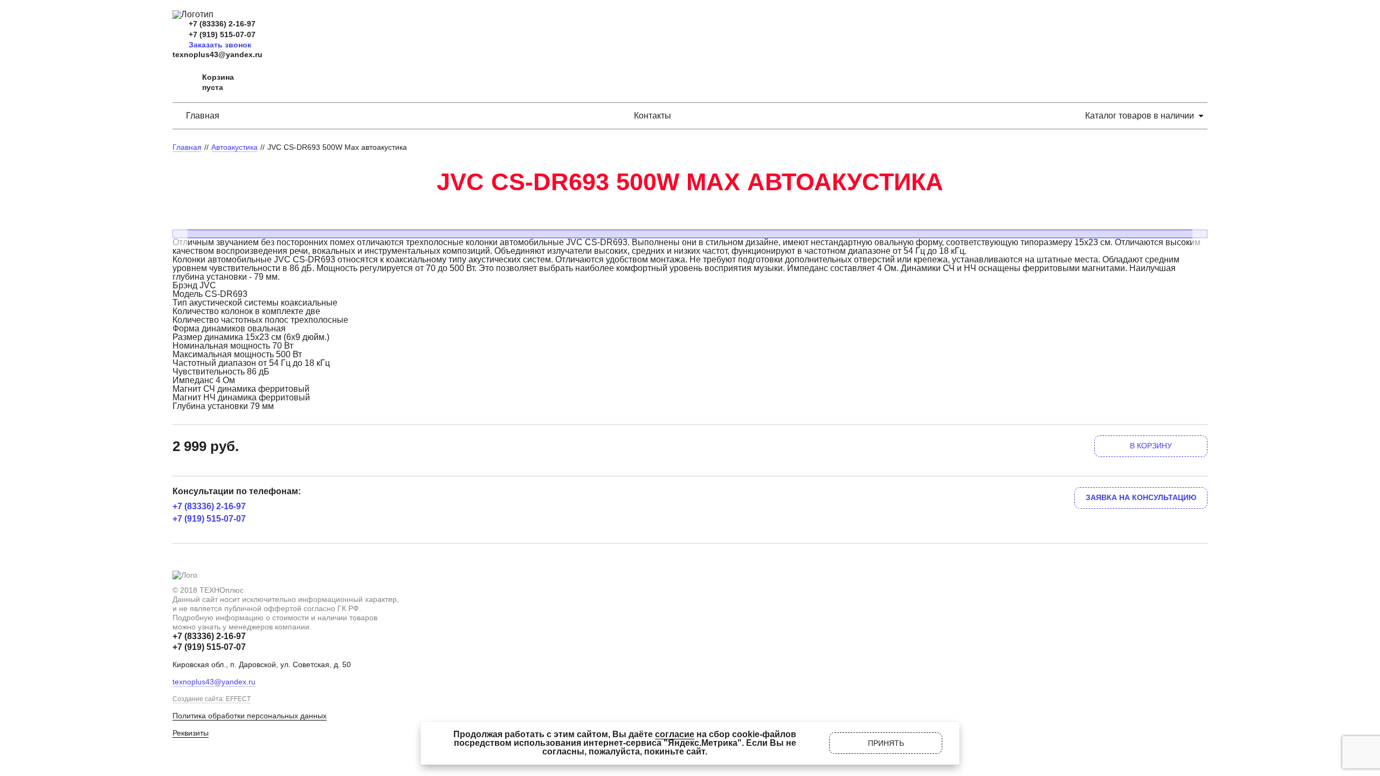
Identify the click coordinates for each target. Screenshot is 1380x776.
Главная (202, 115)
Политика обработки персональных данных (249, 715)
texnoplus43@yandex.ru (217, 54)
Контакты (652, 115)
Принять (886, 743)
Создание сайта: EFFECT (211, 699)
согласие (674, 734)
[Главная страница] (192, 14)
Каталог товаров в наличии (1139, 115)
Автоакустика (234, 147)
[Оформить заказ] (183, 82)
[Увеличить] (690, 217)
